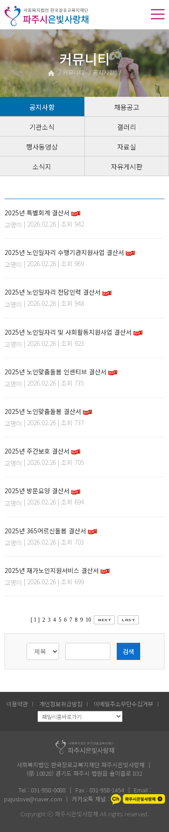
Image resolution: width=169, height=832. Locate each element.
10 (88, 620)
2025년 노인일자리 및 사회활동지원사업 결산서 (68, 331)
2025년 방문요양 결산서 (37, 490)
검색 (128, 651)
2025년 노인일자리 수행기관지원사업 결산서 (64, 252)
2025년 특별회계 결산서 (37, 212)
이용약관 (17, 704)
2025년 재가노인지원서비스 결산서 (52, 570)
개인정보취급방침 (60, 704)
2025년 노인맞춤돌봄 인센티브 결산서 (55, 371)
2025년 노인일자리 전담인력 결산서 (52, 291)
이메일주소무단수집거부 (123, 704)
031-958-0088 (48, 790)
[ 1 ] (35, 620)
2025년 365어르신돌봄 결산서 (45, 530)
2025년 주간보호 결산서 (37, 450)
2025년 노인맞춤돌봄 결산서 (43, 411)
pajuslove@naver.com (34, 799)
